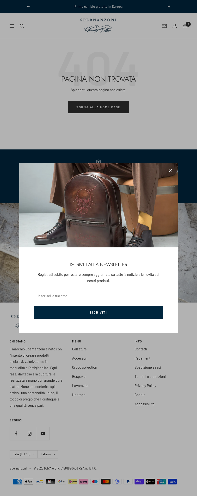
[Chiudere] (170, 170)
